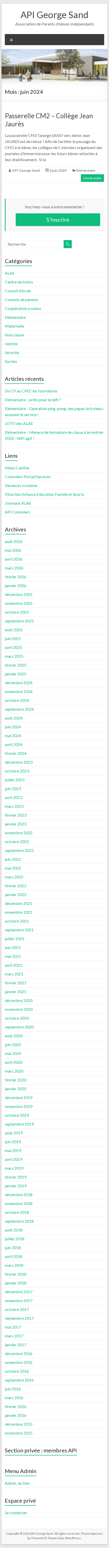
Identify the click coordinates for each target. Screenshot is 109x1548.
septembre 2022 (19, 850)
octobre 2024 (17, 700)
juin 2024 (13, 726)
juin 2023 (13, 788)
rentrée (11, 343)
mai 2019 (13, 1150)
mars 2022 (14, 876)
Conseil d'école (18, 290)
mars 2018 (14, 1265)
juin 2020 (13, 1044)
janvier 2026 (15, 585)
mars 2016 (14, 1397)
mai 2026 (13, 550)
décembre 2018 (18, 1194)
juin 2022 (13, 859)
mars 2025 (14, 656)
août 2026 (14, 541)
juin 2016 (13, 1388)
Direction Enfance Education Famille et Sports (44, 494)
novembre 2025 (18, 603)
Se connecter (16, 1512)
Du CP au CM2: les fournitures (31, 390)
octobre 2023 (17, 770)
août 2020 (14, 1035)
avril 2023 (13, 797)
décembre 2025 (18, 594)
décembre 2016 (18, 1353)
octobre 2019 (17, 1115)
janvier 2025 (15, 673)
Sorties (11, 361)
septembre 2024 (19, 709)
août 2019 (14, 1132)
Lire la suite (92, 178)
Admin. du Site (17, 1483)
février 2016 (15, 1406)
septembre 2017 (19, 1318)
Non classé (14, 334)
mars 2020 (14, 1071)
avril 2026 (13, 559)
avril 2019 (13, 1159)
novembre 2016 (18, 1362)
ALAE (10, 273)
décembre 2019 (18, 1097)
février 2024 (15, 753)
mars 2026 (14, 567)
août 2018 (14, 1229)
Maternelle (14, 326)
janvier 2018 (15, 1282)
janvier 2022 (15, 894)
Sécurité (12, 352)
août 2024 (14, 717)
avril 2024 (13, 744)
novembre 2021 (18, 912)
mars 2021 (14, 973)
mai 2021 (13, 956)
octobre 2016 (17, 1371)
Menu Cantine (17, 467)
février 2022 (15, 885)
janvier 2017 (15, 1344)
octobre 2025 (17, 612)
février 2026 (15, 576)
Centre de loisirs (19, 281)
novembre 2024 (18, 691)
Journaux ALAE (18, 503)
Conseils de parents (22, 299)
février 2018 (15, 1274)
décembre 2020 (18, 1000)
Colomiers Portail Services (28, 476)
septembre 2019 (19, 1124)
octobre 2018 (17, 1212)
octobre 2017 (17, 1309)
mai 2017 (13, 1327)
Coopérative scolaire (23, 308)
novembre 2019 (18, 1106)
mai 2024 (13, 735)
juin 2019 (13, 1141)
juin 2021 (13, 947)
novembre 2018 (18, 1203)
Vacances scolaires (21, 485)
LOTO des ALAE (19, 423)
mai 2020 (13, 1053)
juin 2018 (13, 1247)
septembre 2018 (19, 1221)
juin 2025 (13, 638)
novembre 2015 (18, 1432)
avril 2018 (13, 1256)
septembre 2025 (19, 620)
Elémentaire (85, 170)
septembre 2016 (19, 1380)
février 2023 (15, 815)
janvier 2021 (15, 991)
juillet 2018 (14, 1238)
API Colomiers (17, 511)
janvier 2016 (15, 1415)
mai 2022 (13, 868)
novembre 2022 (18, 832)
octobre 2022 (17, 841)
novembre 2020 (18, 1009)
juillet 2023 (14, 779)
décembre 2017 (18, 1291)
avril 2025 (13, 647)
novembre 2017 (18, 1300)
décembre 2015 (18, 1424)
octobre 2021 (17, 921)
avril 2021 (13, 965)
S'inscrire (57, 219)
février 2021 (15, 982)
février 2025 (15, 665)
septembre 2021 (19, 929)
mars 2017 (14, 1335)
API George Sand (54, 14)
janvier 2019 (15, 1185)
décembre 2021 (18, 903)
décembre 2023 (18, 762)
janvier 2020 (15, 1088)
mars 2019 (14, 1168)
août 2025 (14, 629)
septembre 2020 (19, 1026)
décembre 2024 (18, 682)
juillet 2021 (14, 938)
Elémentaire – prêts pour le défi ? (33, 399)
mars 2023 (14, 806)
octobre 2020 (17, 1018)
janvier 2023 (15, 823)
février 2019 (15, 1176)
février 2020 (15, 1079)
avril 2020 (13, 1062)
